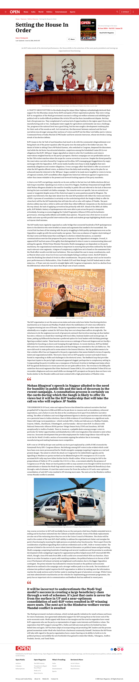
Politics (49, 12)
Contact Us (54, 679)
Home (26, 12)
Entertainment (61, 12)
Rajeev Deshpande (22, 38)
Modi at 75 (37, 670)
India (33, 12)
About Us (37, 679)
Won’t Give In (38, 673)
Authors (18, 663)
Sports (72, 12)
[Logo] (14, 11)
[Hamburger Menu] (5, 12)
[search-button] (117, 12)
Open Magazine (40, 659)
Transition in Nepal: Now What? (40, 667)
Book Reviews (75, 669)
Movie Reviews (75, 666)
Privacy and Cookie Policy (24, 679)
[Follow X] (115, 649)
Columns (18, 666)
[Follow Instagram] (122, 649)
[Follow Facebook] (112, 649)
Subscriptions (20, 669)
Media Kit (45, 679)
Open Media (20, 659)
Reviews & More (77, 659)
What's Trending (58, 659)
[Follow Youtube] (118, 649)
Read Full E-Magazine (107, 33)
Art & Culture (75, 663)
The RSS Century (39, 663)
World (40, 12)
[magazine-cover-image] (88, 30)
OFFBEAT (126, 12)
